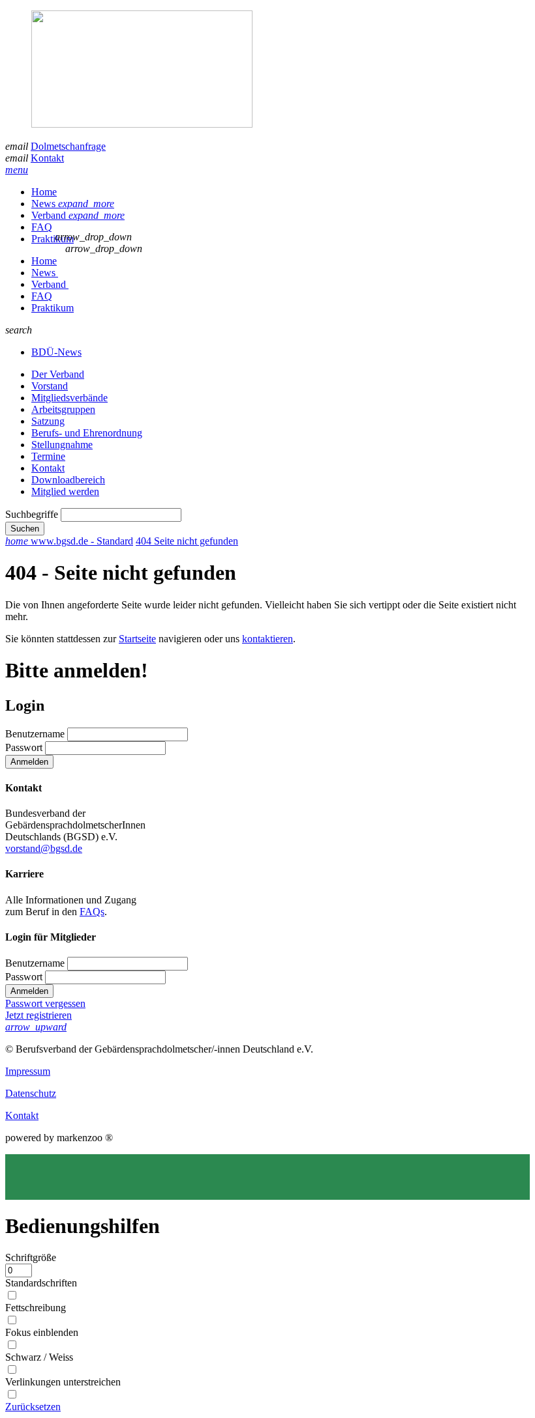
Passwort (23, 747)
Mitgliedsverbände (69, 397)
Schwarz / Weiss (39, 1357)
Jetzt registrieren (38, 1015)
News (72, 203)
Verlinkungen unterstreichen (63, 1381)
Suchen (24, 528)
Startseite (137, 638)
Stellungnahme (62, 444)
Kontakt (47, 157)
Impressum (27, 1071)
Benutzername (35, 733)
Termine (48, 456)
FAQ (41, 227)
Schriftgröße (30, 1257)
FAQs (92, 911)
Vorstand (49, 385)
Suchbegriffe (31, 514)
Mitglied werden (65, 491)
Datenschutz (30, 1093)
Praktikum (52, 238)
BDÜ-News (56, 352)
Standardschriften (41, 1282)
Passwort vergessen (45, 1003)
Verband (78, 215)
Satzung (48, 421)
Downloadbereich (68, 479)
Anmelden (29, 762)
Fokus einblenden (41, 1332)
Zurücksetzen (33, 1406)
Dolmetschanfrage (68, 146)
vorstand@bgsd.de (43, 848)
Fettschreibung (35, 1307)
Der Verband (57, 374)
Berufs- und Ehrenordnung (86, 432)
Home (44, 191)
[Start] (267, 70)
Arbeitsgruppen (63, 409)
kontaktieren (267, 638)
